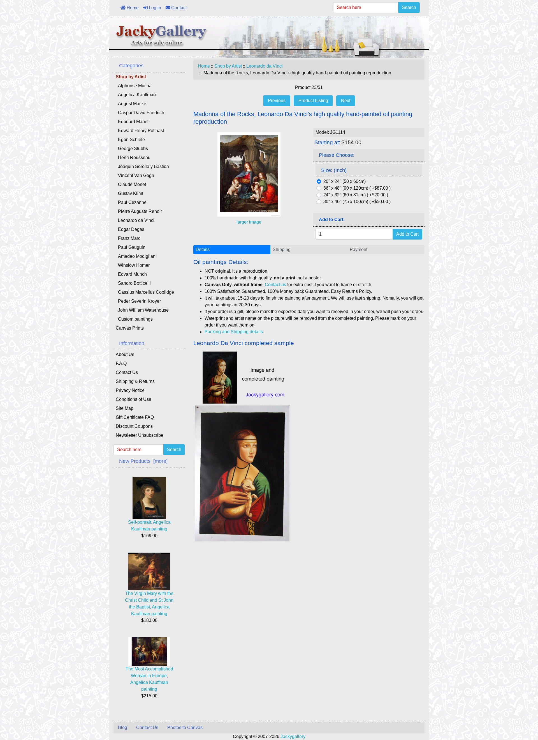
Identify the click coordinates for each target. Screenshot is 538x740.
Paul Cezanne (131, 202)
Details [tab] (203, 249)
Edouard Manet (132, 121)
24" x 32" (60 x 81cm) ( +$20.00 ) (355, 194)
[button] (521, 712)
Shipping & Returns (135, 381)
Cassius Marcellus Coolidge (145, 292)
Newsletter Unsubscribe (139, 435)
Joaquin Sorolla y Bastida (142, 166)
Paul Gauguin (130, 247)
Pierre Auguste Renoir (139, 211)
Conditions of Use (133, 399)
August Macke (131, 103)
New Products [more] (143, 461)
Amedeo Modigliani (136, 256)
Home (132, 7)
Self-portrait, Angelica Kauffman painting (149, 525)
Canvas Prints (130, 328)
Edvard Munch (131, 274)
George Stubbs (132, 148)
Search (409, 7)
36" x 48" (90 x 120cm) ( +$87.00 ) (357, 188)
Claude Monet (131, 184)
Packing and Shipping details (234, 331)
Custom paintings (134, 319)
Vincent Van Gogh (135, 175)
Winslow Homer (133, 265)
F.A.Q (121, 363)
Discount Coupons (134, 426)
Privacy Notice (130, 390)
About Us (125, 354)
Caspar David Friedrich (140, 112)
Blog (122, 727)
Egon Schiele (130, 139)
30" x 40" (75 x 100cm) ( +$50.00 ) (357, 201)
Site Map (124, 408)
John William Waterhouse (142, 310)
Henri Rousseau (133, 157)
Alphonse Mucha (134, 85)
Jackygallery (292, 736)
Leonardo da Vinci (264, 66)
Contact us (275, 284)
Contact (178, 7)
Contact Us (127, 372)
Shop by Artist (228, 66)
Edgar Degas (130, 229)
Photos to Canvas (185, 727)
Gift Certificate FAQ (135, 417)
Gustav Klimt (129, 193)
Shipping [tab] (282, 249)
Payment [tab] (358, 249)
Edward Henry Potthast (140, 130)
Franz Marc (128, 238)
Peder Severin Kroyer (138, 301)
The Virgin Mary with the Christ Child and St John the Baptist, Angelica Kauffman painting (149, 603)
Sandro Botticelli (133, 283)
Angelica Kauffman (136, 94)
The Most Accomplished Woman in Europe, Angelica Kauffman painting (149, 679)
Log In (154, 7)
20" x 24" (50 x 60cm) (344, 181)
